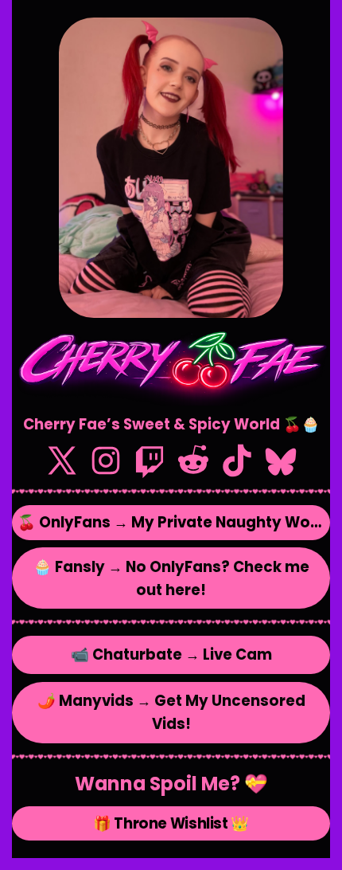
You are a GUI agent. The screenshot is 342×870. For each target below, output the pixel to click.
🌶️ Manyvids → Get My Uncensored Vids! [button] (171, 712)
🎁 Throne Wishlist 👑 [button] (171, 823)
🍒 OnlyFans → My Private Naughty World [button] (173, 522)
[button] (62, 460)
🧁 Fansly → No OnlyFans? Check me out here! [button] (171, 578)
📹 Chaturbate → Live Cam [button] (171, 654)
